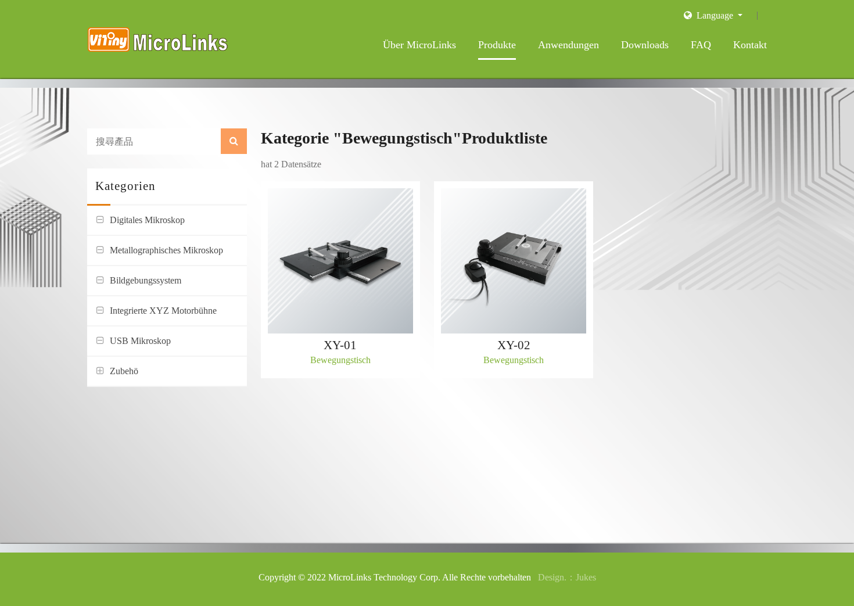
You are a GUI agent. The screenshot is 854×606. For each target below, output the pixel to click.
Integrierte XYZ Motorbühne (163, 310)
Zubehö (124, 371)
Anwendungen (568, 45)
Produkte (497, 45)
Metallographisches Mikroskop (166, 250)
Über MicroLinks (419, 45)
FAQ (701, 45)
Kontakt (750, 45)
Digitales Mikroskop (147, 220)
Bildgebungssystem (145, 280)
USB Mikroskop (140, 341)
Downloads (645, 45)
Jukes (586, 577)
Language (713, 15)
